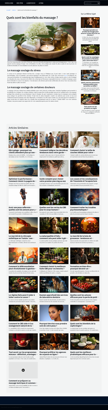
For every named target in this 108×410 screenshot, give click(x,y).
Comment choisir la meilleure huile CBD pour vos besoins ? (53, 267)
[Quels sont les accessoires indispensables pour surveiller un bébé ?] (90, 75)
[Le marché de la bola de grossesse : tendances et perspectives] (84, 225)
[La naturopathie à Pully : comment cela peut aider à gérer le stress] (54, 225)
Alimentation (30, 3)
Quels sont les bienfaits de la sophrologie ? (82, 324)
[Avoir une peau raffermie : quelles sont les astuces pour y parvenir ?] (23, 196)
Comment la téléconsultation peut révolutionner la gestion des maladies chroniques (22, 268)
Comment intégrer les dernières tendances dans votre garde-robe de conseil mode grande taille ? (54, 153)
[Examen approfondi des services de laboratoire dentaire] (54, 284)
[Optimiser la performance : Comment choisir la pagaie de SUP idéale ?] (23, 168)
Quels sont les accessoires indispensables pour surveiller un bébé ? (90, 84)
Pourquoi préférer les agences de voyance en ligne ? (53, 353)
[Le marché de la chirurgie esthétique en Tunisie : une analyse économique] (23, 225)
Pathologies (9, 3)
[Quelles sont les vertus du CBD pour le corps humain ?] (54, 196)
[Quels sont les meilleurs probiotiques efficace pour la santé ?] (84, 341)
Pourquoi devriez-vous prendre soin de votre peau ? (53, 324)
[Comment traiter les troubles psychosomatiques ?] (84, 196)
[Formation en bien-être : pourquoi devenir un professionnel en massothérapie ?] (84, 255)
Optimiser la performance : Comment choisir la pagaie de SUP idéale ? (22, 181)
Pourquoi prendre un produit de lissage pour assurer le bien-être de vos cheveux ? (90, 32)
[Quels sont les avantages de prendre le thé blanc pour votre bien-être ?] (90, 49)
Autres (41, 3)
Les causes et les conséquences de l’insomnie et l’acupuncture (84, 179)
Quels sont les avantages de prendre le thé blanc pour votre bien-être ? (90, 58)
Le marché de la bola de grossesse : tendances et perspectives (81, 238)
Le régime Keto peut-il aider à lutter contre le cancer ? (22, 296)
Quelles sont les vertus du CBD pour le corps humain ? (53, 208)
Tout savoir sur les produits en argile (90, 107)
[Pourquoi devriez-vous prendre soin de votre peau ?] (54, 313)
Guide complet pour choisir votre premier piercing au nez (53, 179)
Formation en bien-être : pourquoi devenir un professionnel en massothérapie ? (84, 269)
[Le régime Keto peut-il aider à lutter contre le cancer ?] (23, 284)
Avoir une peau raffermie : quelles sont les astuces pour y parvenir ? (22, 209)
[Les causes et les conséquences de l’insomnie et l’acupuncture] (84, 168)
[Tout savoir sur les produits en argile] (90, 99)
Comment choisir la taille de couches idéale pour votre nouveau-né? (82, 152)
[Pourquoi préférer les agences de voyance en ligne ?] (54, 341)
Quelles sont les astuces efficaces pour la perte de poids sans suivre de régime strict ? (84, 297)
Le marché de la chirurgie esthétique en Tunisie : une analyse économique (20, 238)
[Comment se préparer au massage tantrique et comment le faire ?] (23, 370)
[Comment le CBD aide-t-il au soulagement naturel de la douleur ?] (23, 313)
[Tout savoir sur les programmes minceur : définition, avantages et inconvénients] (23, 341)
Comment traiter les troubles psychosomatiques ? (83, 208)
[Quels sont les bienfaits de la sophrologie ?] (84, 313)
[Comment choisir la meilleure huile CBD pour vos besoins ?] (54, 255)
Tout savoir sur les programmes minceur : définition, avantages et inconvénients (22, 354)
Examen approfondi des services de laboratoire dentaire (54, 296)
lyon (66, 75)
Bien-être (20, 3)
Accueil (8, 10)
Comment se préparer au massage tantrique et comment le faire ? (22, 382)
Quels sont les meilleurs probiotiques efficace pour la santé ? (83, 354)
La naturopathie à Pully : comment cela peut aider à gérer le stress (54, 238)
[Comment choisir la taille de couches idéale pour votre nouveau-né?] (84, 139)
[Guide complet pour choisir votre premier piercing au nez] (54, 168)
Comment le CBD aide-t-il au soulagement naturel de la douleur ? (21, 325)
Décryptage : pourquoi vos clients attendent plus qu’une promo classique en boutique (22, 152)
